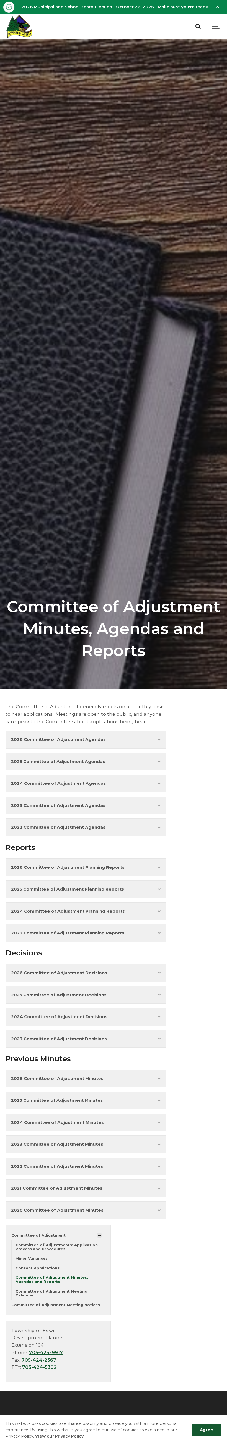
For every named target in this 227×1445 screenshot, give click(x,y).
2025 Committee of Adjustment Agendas (58, 761)
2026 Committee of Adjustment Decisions (59, 972)
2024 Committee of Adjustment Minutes (57, 1122)
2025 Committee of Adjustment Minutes (57, 1100)
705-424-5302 (39, 1367)
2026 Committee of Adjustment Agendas (58, 739)
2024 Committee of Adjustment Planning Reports (68, 911)
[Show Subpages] (99, 1235)
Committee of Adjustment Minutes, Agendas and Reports (52, 1279)
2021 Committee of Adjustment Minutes (56, 1188)
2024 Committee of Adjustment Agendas (58, 783)
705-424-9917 (46, 1352)
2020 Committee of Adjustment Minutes (57, 1210)
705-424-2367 (39, 1360)
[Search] (197, 26)
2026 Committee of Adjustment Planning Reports (68, 867)
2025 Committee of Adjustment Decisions (59, 994)
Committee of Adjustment (38, 1235)
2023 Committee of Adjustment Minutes (57, 1144)
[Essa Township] (19, 26)
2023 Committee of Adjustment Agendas (58, 805)
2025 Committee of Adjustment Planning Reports (67, 889)
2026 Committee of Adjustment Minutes (57, 1078)
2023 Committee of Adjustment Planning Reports (67, 933)
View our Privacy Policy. (59, 1436)
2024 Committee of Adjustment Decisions (59, 1016)
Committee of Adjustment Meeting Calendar (51, 1293)
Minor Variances (32, 1258)
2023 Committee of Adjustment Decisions (59, 1038)
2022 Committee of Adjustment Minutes (57, 1166)
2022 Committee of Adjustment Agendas (58, 827)
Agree (206, 1430)
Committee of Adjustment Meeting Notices (55, 1305)
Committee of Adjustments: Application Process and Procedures (57, 1247)
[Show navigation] (215, 26)
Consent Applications (38, 1268)
